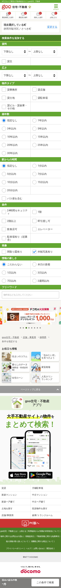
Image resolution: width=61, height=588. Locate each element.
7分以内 (42, 173)
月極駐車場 (37, 488)
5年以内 (42, 128)
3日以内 (42, 272)
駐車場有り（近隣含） (17, 238)
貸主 (9, 61)
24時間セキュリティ (17, 212)
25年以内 (43, 144)
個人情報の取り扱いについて (17, 541)
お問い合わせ (38, 548)
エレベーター (45, 229)
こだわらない (14, 264)
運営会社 (49, 548)
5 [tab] (32, 328)
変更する (52, 26)
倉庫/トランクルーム (42, 515)
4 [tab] (29, 328)
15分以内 (43, 182)
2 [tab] (23, 328)
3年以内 (11, 128)
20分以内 (12, 190)
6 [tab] (35, 328)
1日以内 (11, 272)
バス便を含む (14, 198)
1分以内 (42, 165)
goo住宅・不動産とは (8, 531)
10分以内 (12, 182)
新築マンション (9, 495)
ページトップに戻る (30, 389)
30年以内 (12, 153)
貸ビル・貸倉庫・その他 (17, 107)
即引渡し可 (44, 221)
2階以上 (11, 221)
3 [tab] (26, 328)
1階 (40, 211)
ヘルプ (28, 548)
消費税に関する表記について (42, 541)
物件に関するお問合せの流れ (11, 536)
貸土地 (11, 97)
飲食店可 (12, 229)
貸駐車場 (43, 97)
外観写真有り (45, 251)
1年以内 (42, 120)
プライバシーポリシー (14, 548)
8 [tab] (40, 328)
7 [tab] (37, 328)
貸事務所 (12, 89)
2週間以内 (43, 280)
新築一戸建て (8, 501)
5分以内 (11, 173)
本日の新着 (44, 264)
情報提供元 (29, 536)
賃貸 (4, 488)
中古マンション (39, 495)
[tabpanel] (30, 316)
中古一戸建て (38, 501)
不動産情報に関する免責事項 (47, 536)
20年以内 (12, 144)
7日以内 (11, 280)
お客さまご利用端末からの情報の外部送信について (39, 531)
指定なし (12, 120)
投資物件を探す (39, 508)
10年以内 (12, 136)
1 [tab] (20, 328)
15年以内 (43, 136)
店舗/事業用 (7, 515)
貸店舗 (41, 89)
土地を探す (7, 508)
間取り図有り (14, 251)
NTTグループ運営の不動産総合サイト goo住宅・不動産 (21, 1)
